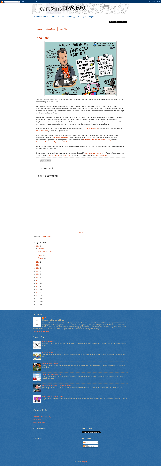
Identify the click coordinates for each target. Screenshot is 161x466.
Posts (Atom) (47, 236)
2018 (38, 280)
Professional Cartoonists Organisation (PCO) (51, 142)
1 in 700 (63, 28)
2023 (38, 265)
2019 (38, 277)
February (41, 258)
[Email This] (41, 161)
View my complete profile (41, 331)
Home (39, 28)
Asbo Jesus (37, 419)
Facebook (50, 155)
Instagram (66, 155)
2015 (38, 289)
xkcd (34, 414)
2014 (38, 292)
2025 (38, 246)
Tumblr (56, 155)
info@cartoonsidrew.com (92, 153)
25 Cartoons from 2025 (44, 251)
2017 (38, 283)
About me (50, 28)
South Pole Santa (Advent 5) (51, 374)
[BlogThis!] (43, 161)
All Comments (89, 446)
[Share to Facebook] (48, 161)
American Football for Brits (50, 363)
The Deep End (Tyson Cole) (42, 417)
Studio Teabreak (42, 131)
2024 (38, 262)
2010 (38, 304)
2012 (38, 298)
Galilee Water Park (48, 352)
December (41, 248)
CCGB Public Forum (91, 128)
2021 (38, 271)
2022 (38, 268)
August (40, 255)
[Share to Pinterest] (50, 161)
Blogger (84, 461)
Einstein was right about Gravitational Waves (56, 385)
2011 (38, 301)
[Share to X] (46, 161)
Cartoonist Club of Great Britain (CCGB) (97, 140)
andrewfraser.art (101, 155)
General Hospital (47, 341)
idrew (46, 318)
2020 (38, 274)
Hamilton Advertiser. (61, 137)
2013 (38, 295)
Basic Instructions (39, 422)
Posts (87, 442)
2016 (38, 286)
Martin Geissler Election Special (52, 396)
